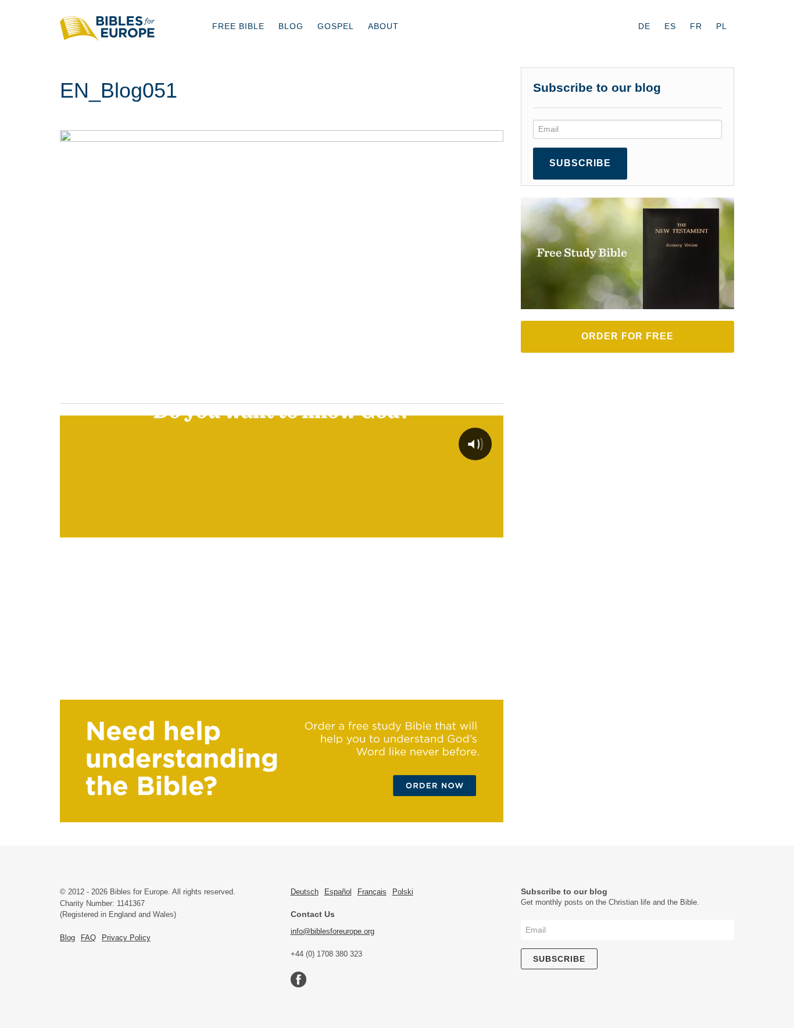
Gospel (335, 26)
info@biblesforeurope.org (332, 931)
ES (670, 26)
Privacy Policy (126, 937)
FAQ (88, 937)
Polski (402, 891)
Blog (290, 26)
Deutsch (305, 891)
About (383, 26)
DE (644, 26)
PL (721, 26)
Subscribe (580, 163)
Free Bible (238, 26)
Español (338, 891)
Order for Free (627, 336)
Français (372, 891)
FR (696, 26)
